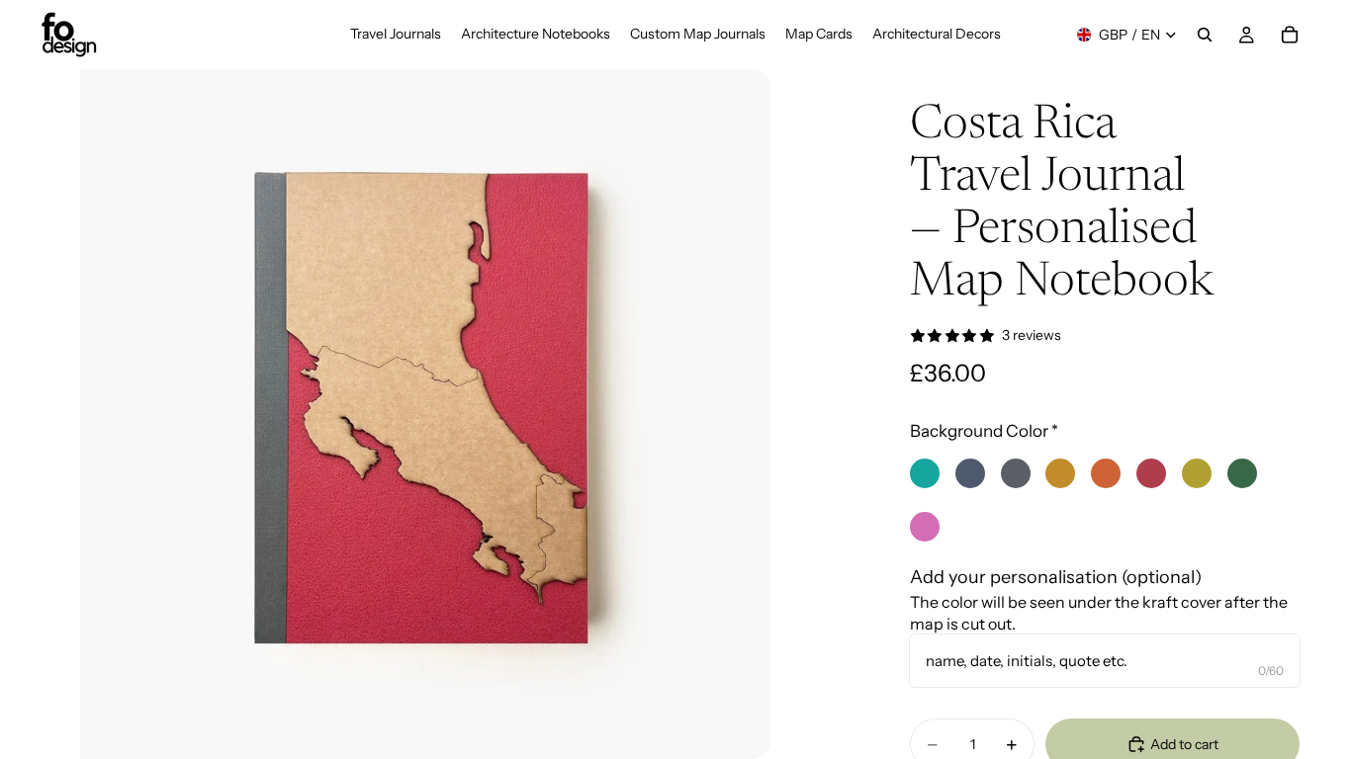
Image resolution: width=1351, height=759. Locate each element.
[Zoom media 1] (425, 414)
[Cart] (1289, 34)
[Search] (1204, 34)
